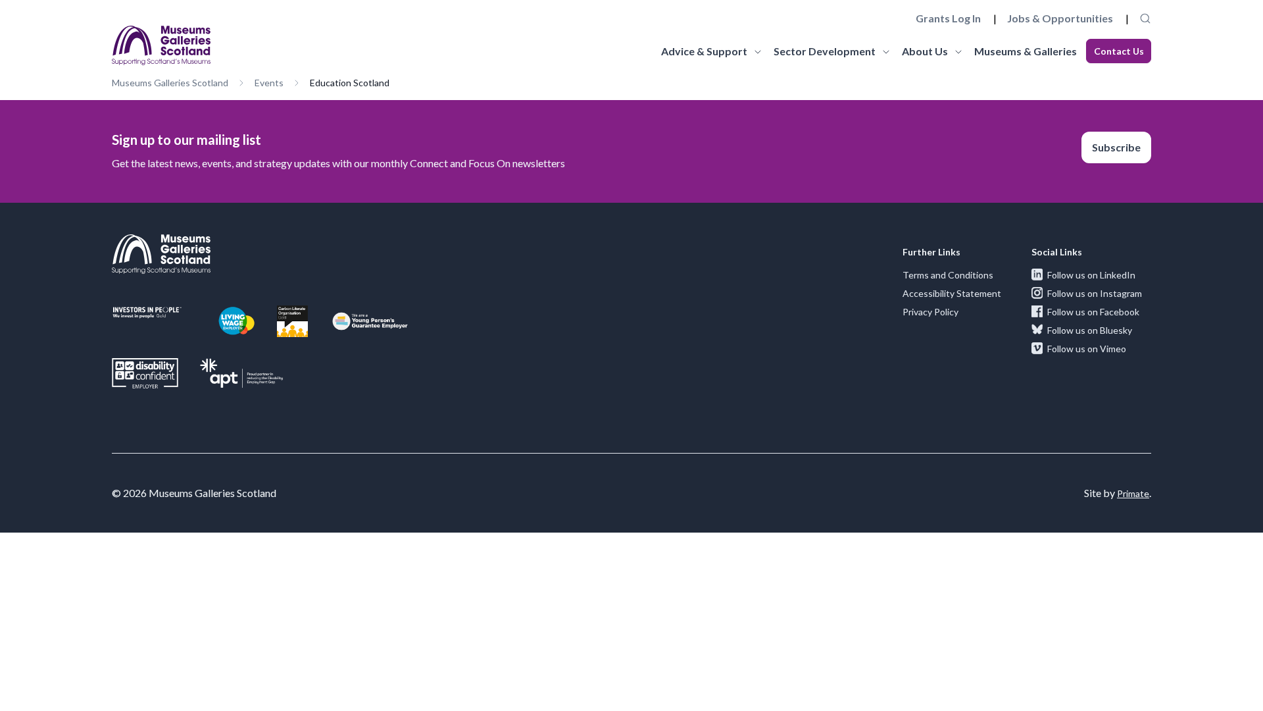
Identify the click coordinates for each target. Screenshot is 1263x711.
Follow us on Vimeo (1086, 348)
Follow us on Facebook (1093, 311)
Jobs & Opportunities (1060, 18)
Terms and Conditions (948, 274)
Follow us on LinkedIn (1091, 274)
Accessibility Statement (952, 293)
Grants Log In (948, 18)
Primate (1133, 493)
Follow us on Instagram (1094, 293)
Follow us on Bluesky (1089, 330)
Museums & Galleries (1025, 51)
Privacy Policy (930, 311)
